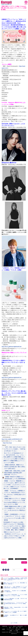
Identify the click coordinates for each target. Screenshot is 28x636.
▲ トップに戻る (14, 622)
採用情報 (22, 629)
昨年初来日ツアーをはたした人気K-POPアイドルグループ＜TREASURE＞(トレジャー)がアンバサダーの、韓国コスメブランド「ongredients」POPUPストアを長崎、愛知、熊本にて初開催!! (14, 526)
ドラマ (13, 627)
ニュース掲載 (15, 630)
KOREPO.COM (4, 626)
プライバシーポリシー (10, 629)
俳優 (10, 627)
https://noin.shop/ (7, 443)
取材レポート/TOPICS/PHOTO (18, 626)
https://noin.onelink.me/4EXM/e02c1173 (12, 439)
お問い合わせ (17, 629)
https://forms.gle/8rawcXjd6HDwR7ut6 (11, 346)
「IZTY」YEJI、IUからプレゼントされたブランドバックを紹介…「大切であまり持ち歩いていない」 (14, 449)
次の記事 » (24, 562)
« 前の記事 (4, 562)
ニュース (10, 626)
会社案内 (3, 629)
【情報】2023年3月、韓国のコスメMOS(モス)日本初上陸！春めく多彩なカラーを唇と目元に (14, 466)
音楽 (20, 627)
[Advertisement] (14, 14)
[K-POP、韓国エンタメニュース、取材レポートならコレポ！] (6, 2)
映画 (17, 627)
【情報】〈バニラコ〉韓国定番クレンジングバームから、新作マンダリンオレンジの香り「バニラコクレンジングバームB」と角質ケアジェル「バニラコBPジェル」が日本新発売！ (14, 484)
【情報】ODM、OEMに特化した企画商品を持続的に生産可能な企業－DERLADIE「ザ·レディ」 (14, 472)
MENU (26, 4)
